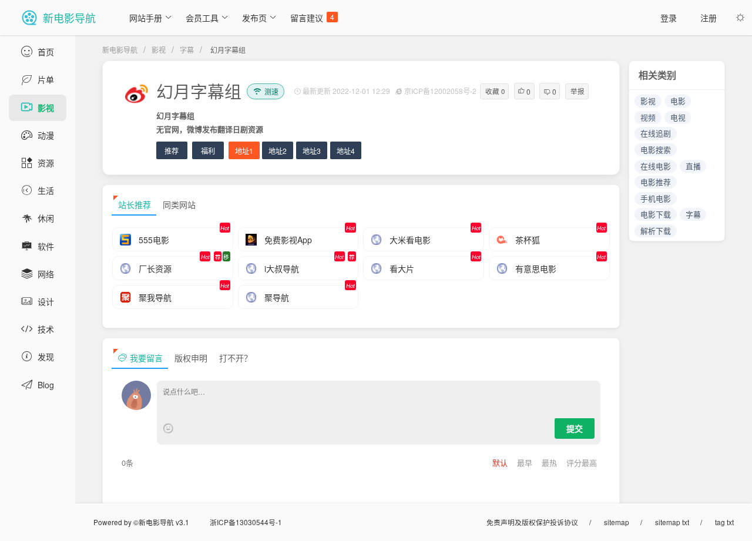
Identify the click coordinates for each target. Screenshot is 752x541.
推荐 (171, 151)
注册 (708, 17)
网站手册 (145, 17)
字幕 (187, 50)
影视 (159, 50)
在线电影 (655, 166)
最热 (550, 462)
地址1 (244, 151)
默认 (501, 462)
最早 (526, 462)
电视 (678, 117)
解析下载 (655, 230)
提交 (574, 428)
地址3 (312, 151)
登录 (668, 17)
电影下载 (655, 214)
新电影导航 (119, 50)
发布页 (254, 17)
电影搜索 (655, 149)
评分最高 (581, 462)
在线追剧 (655, 133)
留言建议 (312, 17)
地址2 (277, 151)
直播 (693, 166)
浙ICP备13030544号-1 (246, 522)
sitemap (616, 522)
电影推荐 (655, 181)
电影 (678, 100)
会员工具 (202, 17)
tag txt (724, 522)
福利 (208, 151)
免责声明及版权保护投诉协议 (532, 522)
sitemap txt (672, 522)
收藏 (495, 91)
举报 (577, 91)
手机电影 (655, 198)
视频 (648, 117)
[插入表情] (168, 428)
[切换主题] (740, 17)
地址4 (346, 151)
